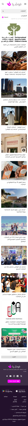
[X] (21, 376)
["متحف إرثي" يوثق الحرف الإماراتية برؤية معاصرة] (14, 198)
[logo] (14, 4)
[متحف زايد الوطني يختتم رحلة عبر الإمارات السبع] (14, 255)
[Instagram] (14, 376)
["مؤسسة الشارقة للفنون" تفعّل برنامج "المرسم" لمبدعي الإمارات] (14, 143)
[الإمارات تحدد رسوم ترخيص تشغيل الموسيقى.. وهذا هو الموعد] (14, 88)
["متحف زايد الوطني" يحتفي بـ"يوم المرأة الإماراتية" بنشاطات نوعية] (14, 60)
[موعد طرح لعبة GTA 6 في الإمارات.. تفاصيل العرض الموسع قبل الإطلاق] (14, 225)
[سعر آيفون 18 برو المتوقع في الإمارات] (14, 170)
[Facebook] (18, 376)
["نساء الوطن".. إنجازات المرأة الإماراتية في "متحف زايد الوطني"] (14, 115)
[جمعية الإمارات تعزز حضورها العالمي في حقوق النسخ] (14, 337)
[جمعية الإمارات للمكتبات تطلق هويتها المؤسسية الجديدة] (14, 310)
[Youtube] (10, 376)
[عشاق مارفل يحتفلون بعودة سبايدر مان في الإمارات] (14, 282)
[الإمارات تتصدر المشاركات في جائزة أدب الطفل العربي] (14, 33)
